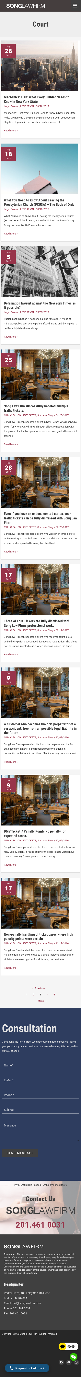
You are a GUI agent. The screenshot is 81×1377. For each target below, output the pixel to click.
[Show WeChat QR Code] (73, 1357)
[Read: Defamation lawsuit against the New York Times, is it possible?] (39, 271)
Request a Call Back (30, 1368)
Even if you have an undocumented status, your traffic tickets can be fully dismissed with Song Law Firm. (40, 518)
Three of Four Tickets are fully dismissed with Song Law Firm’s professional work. (37, 623)
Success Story (45, 415)
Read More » (11, 130)
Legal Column (11, 106)
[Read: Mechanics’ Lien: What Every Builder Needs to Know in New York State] (39, 65)
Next (42, 1000)
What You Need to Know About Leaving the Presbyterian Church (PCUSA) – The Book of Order (40, 202)
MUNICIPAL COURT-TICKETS (20, 415)
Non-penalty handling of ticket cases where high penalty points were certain (38, 936)
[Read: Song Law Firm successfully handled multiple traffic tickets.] (35, 374)
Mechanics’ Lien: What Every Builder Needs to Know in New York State (36, 99)
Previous (38, 988)
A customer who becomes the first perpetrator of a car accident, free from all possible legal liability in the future (40, 728)
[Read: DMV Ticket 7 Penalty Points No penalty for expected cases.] (35, 800)
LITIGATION (27, 106)
